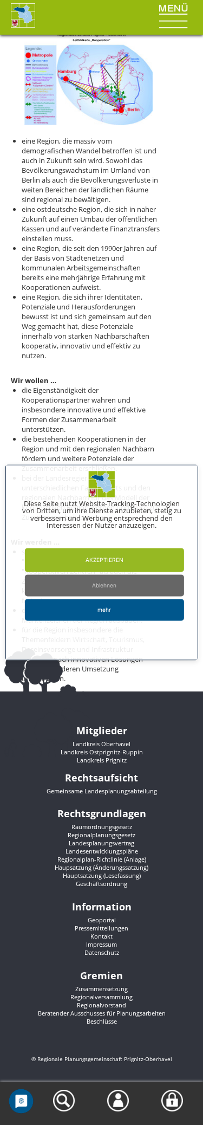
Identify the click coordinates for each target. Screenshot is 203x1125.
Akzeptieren (104, 560)
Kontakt (101, 936)
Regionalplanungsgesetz (101, 835)
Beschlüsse (102, 1021)
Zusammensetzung (101, 989)
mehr (104, 610)
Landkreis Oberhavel (101, 744)
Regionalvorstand (101, 1005)
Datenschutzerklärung (118, 638)
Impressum (101, 944)
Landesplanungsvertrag (101, 843)
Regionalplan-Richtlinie (89, 859)
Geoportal (102, 920)
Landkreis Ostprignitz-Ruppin (102, 752)
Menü (166, 7)
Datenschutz (101, 952)
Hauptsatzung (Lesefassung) (102, 875)
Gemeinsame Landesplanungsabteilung (102, 791)
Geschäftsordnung (101, 884)
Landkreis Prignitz (102, 760)
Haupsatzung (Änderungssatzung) (101, 867)
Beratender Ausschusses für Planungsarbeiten (102, 1013)
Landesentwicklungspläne (102, 851)
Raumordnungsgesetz (101, 827)
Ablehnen (104, 586)
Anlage (135, 859)
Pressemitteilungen (101, 928)
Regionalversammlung (101, 997)
